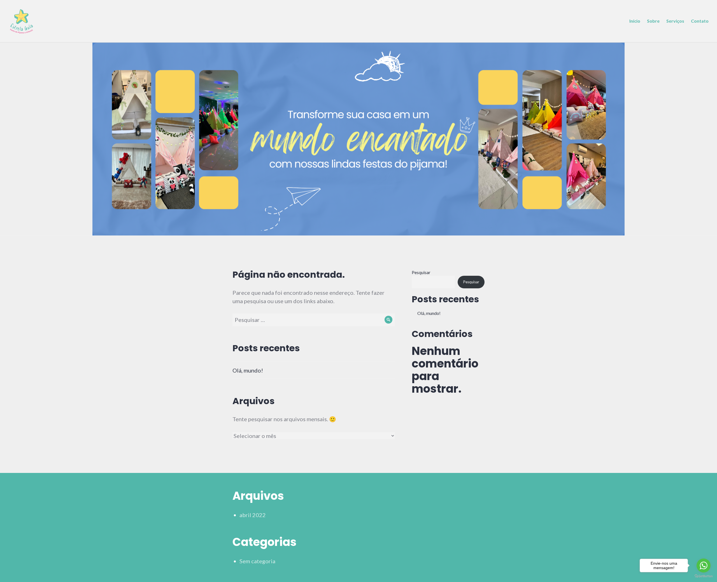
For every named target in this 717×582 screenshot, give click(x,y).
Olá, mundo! (247, 370)
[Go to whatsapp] (704, 565)
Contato (700, 20)
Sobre (653, 20)
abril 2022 (252, 515)
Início (634, 20)
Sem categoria (257, 561)
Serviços (675, 20)
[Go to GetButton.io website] (704, 576)
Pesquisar (421, 272)
